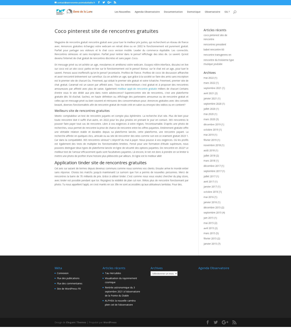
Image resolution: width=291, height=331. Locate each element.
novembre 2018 (212, 145)
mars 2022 (209, 82)
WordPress (110, 322)
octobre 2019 (211, 129)
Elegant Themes (76, 322)
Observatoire (212, 12)
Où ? (227, 12)
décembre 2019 (212, 124)
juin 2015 (209, 217)
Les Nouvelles (122, 12)
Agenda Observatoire (147, 12)
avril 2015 (209, 228)
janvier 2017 (210, 186)
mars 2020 (209, 119)
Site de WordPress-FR (69, 288)
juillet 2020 (209, 108)
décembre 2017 (212, 165)
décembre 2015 (212, 207)
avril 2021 (209, 93)
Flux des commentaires (69, 283)
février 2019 (210, 139)
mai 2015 (209, 223)
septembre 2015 (212, 212)
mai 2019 (209, 134)
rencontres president (215, 44)
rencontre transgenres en (217, 54)
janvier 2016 (210, 202)
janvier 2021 (210, 98)
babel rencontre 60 (214, 49)
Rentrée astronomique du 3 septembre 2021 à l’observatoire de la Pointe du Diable (122, 291)
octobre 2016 (211, 191)
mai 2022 (209, 77)
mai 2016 (209, 197)
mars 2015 (209, 233)
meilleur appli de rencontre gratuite (137, 88)
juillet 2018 (209, 155)
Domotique (193, 12)
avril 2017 (209, 181)
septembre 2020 (212, 103)
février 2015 (210, 238)
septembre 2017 (212, 171)
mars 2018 (209, 160)
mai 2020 (209, 114)
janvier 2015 (210, 243)
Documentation (173, 12)
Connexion (63, 273)
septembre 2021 (212, 88)
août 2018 (209, 150)
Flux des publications (68, 278)
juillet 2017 (209, 176)
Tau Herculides (113, 273)
